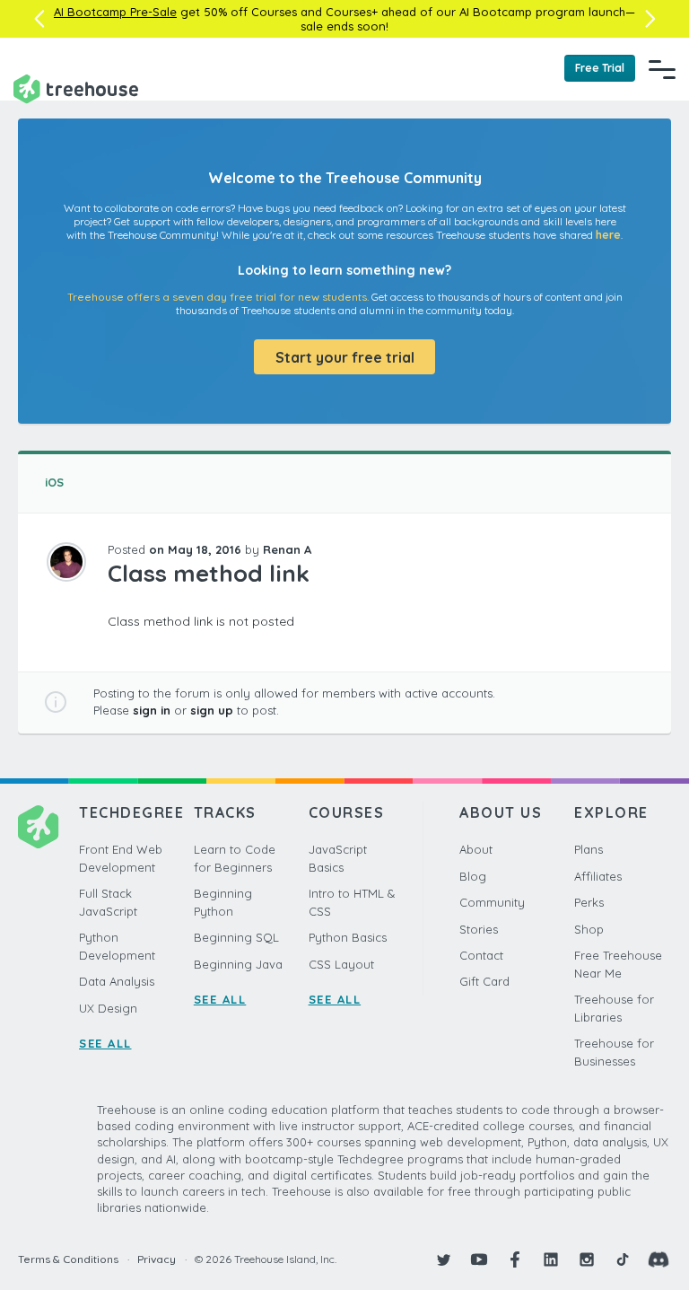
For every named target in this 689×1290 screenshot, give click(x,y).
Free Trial (599, 68)
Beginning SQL (236, 937)
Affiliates (598, 876)
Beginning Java (238, 964)
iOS (54, 482)
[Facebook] (515, 1259)
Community (492, 902)
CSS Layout (341, 964)
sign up (211, 710)
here (608, 234)
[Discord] (658, 1259)
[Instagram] (586, 1259)
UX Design (108, 1008)
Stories (478, 929)
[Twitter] (443, 1259)
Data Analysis (116, 981)
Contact (481, 955)
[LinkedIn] (550, 1259)
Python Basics (348, 937)
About (476, 849)
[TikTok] (622, 1259)
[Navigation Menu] (662, 69)
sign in (151, 710)
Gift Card (484, 981)
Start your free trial (344, 357)
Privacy (156, 1259)
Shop (589, 929)
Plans (588, 849)
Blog (472, 876)
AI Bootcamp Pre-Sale (115, 11)
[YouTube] (479, 1259)
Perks (589, 902)
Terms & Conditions (68, 1259)
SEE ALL (105, 1043)
